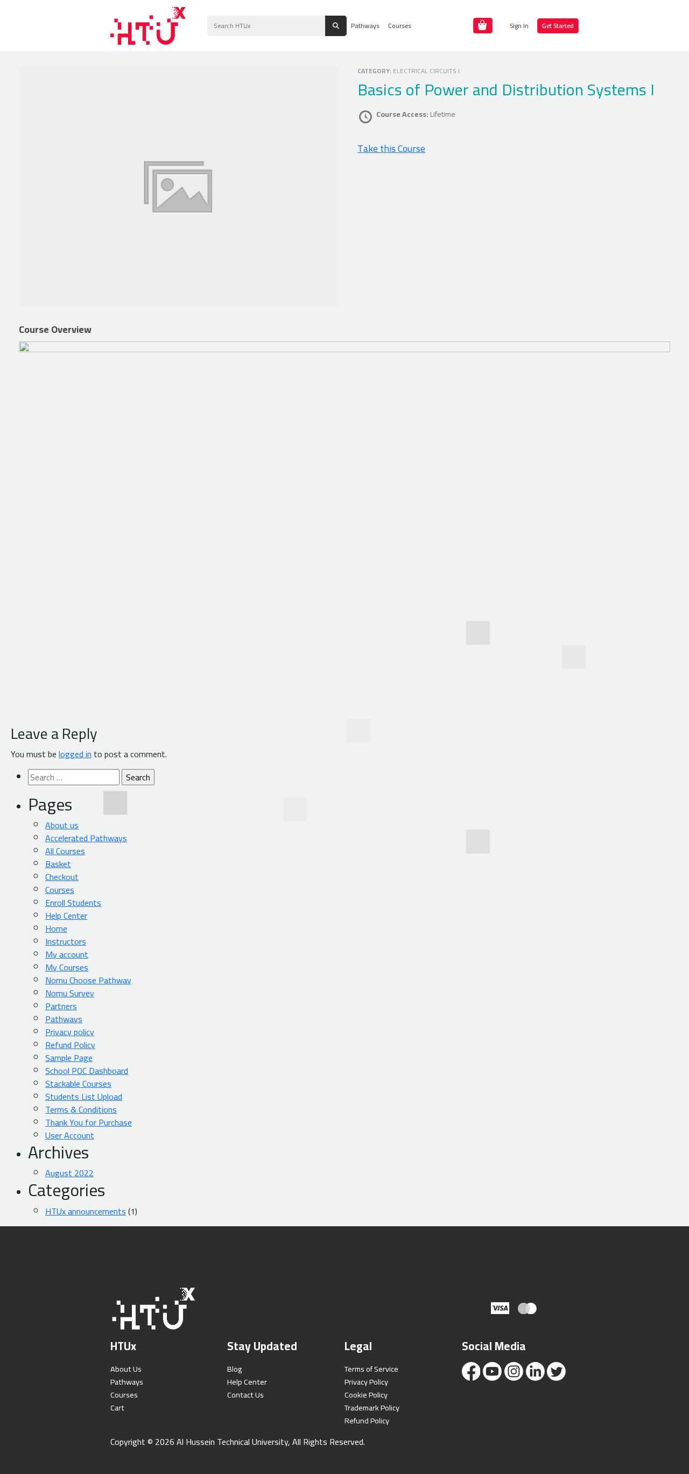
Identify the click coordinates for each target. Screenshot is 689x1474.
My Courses (66, 967)
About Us (126, 1368)
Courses (399, 25)
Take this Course (391, 148)
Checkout (62, 877)
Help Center (66, 915)
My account (66, 954)
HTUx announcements (85, 1211)
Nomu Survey (69, 993)
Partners (61, 1006)
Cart (117, 1407)
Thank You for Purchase (88, 1122)
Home (56, 928)
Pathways (365, 25)
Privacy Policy (366, 1381)
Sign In (519, 25)
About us (62, 825)
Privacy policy (69, 1032)
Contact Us (245, 1394)
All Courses (65, 851)
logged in (75, 754)
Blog (234, 1368)
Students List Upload (83, 1096)
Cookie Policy (366, 1394)
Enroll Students (73, 903)
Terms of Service (371, 1368)
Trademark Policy (371, 1407)
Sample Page (69, 1058)
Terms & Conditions (81, 1109)
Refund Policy (70, 1045)
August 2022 (69, 1173)
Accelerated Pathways (86, 838)
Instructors (65, 941)
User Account (69, 1135)
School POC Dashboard (86, 1071)
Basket (58, 864)
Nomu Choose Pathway (88, 980)
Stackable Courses (78, 1083)
